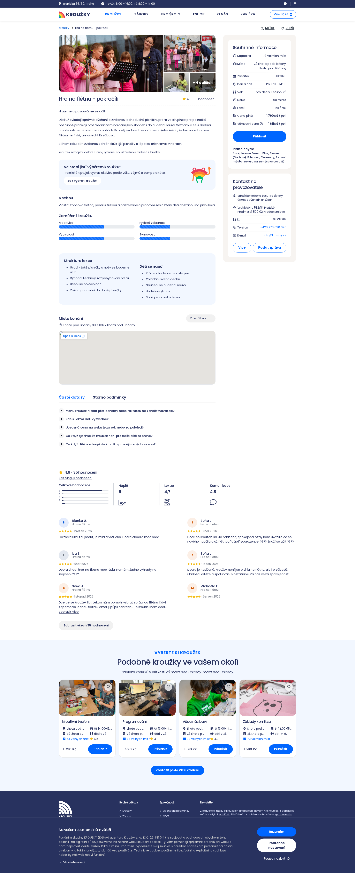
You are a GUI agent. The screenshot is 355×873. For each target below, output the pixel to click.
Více (242, 247)
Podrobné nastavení (276, 845)
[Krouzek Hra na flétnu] (190, 53)
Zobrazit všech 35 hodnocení (86, 625)
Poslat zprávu (269, 247)
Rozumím (276, 832)
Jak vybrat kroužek (82, 181)
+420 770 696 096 (273, 227)
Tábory (126, 816)
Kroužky (64, 28)
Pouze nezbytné (277, 858)
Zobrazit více (69, 611)
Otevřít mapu (201, 318)
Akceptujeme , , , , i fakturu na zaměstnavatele (259, 158)
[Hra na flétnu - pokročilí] (111, 63)
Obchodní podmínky (176, 810)
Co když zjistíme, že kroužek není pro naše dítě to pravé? (109, 436)
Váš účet (281, 14)
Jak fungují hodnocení (75, 478)
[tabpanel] (137, 427)
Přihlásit (259, 136)
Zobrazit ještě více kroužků (177, 770)
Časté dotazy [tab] (72, 397)
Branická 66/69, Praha (78, 4)
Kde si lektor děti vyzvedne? (87, 419)
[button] (147, 862)
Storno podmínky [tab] (109, 397)
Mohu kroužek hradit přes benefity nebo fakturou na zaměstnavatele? (120, 411)
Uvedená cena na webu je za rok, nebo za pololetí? (105, 427)
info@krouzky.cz (275, 235)
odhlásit (224, 814)
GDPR (166, 816)
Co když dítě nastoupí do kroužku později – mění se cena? (111, 444)
